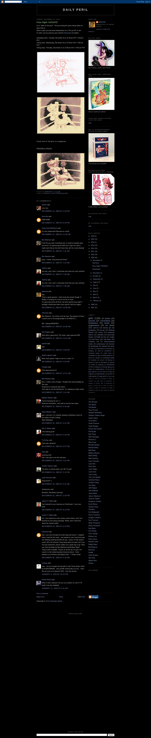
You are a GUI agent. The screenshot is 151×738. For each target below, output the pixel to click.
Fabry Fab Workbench (49, 228)
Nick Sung (92, 434)
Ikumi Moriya (92, 504)
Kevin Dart (92, 466)
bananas (109, 348)
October (96, 276)
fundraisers (93, 323)
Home (61, 597)
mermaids (91, 355)
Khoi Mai (45, 216)
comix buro (107, 353)
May (94, 291)
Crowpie (44, 367)
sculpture (91, 341)
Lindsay (44, 563)
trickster (111, 344)
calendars (100, 335)
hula (99, 351)
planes (112, 362)
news (110, 385)
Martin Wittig (92, 456)
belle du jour (101, 337)
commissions (100, 344)
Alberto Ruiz (92, 560)
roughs (112, 337)
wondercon (108, 351)
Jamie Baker (92, 493)
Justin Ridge (92, 469)
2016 (93, 239)
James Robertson (94, 496)
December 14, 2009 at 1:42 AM (56, 263)
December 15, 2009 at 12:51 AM (56, 373)
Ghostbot (91, 509)
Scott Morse (92, 421)
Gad (43, 452)
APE (92, 348)
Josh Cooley (92, 474)
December (96, 260)
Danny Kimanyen (94, 525)
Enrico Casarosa (94, 515)
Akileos (91, 563)
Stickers (97, 367)
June (95, 288)
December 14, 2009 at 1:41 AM (56, 251)
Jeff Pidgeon (92, 488)
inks (97, 362)
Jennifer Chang (93, 482)
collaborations (99, 369)
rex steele (109, 325)
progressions (62, 193)
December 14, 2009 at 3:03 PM (56, 362)
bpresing (45, 291)
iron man (102, 371)
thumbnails (94, 346)
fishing (110, 360)
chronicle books (93, 353)
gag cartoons (92, 371)
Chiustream (67, 33)
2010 (93, 254)
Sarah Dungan (93, 426)
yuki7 (91, 392)
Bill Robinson (92, 547)
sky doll (109, 374)
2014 (93, 242)
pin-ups (102, 330)
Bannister (91, 550)
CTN (96, 378)
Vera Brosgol (92, 402)
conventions (105, 321)
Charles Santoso (47, 466)
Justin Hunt (92, 472)
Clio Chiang (92, 531)
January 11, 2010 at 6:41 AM (55, 588)
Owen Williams (47, 412)
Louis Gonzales (93, 461)
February (96, 300)
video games (92, 376)
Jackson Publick (94, 499)
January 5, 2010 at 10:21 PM (55, 574)
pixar (97, 387)
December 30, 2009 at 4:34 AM (56, 557)
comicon (96, 328)
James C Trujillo (47, 501)
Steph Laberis (93, 418)
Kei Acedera (46, 332)
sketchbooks (101, 374)
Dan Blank (92, 528)
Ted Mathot (92, 407)
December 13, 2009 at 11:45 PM (56, 234)
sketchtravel (110, 364)
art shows (106, 318)
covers (102, 360)
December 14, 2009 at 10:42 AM (56, 338)
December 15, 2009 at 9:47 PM (56, 446)
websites (112, 390)
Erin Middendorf (93, 512)
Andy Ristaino (93, 555)
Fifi (91, 367)
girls (53, 193)
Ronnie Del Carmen (95, 429)
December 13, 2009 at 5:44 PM (56, 211)
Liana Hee (91, 464)
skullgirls (90, 390)
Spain (110, 378)
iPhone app (99, 383)
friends (90, 362)
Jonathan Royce (94, 480)
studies (98, 358)
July (94, 285)
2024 (93, 236)
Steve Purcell (93, 410)
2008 (93, 304)
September (97, 279)
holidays (91, 351)
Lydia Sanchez (47, 477)
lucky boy (97, 385)
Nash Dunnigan (93, 437)
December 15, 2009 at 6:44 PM (56, 435)
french (90, 358)
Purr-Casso (95, 339)
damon (44, 205)
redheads (103, 387)
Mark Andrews (93, 458)
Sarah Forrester (93, 423)
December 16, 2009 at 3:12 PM (56, 472)
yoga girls (102, 376)
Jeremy (44, 268)
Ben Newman (46, 240)
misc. (104, 385)
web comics (104, 390)
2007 (93, 307)
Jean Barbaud (93, 490)
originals (91, 374)
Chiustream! (96, 269)
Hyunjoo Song (93, 507)
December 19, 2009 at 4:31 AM (56, 484)
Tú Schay (45, 440)
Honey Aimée (46, 579)
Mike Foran (92, 442)
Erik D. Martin (46, 428)
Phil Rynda (92, 431)
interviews (104, 362)
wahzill (44, 343)
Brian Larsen (92, 539)
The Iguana (92, 404)
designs (90, 383)
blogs (90, 369)
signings (101, 364)
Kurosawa (103, 378)
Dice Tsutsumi (93, 520)
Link (89, 123)
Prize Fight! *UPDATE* (100, 266)
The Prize (95, 263)
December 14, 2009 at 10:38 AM (56, 326)
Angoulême (100, 348)
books (106, 323)
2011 (93, 251)
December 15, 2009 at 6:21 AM (56, 423)
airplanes (90, 381)
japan (90, 385)
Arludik (90, 552)
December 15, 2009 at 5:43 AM (56, 406)
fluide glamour (107, 355)
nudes (110, 371)
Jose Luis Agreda (94, 477)
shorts (93, 364)
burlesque (109, 381)
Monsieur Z (92, 439)
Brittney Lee (92, 536)
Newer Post (40, 597)
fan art (110, 369)
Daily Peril (75, 9)
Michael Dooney (93, 445)
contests (46, 193)
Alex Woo (91, 558)
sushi (96, 390)
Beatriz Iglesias (47, 355)
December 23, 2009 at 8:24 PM (56, 526)
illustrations (109, 383)
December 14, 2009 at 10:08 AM (56, 307)
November (96, 273)
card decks (107, 339)
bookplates (92, 330)
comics (100, 332)
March (95, 297)
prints (112, 346)
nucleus (90, 387)
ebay (99, 355)
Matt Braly (92, 450)
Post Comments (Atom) (54, 601)
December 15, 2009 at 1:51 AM (56, 392)
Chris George (92, 534)
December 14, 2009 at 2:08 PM (56, 350)
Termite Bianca (107, 367)
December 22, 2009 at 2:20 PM (56, 495)
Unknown (45, 313)
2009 (93, 257)
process (91, 321)
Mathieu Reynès (47, 398)
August (95, 282)
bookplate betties (108, 358)
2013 (93, 245)
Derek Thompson (94, 523)
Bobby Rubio (92, 544)
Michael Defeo (93, 447)
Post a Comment (42, 593)
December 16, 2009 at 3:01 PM (56, 460)
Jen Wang (91, 485)
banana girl (107, 328)
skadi (110, 387)
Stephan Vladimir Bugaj (96, 415)
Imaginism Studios (94, 501)
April (94, 294)
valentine (104, 346)
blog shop (100, 381)
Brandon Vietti (93, 542)
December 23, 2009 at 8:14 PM (56, 510)
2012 (93, 248)
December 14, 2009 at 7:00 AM (56, 274)
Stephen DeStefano (95, 412)
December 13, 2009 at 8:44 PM (56, 223)
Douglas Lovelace (94, 517)
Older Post (81, 597)
